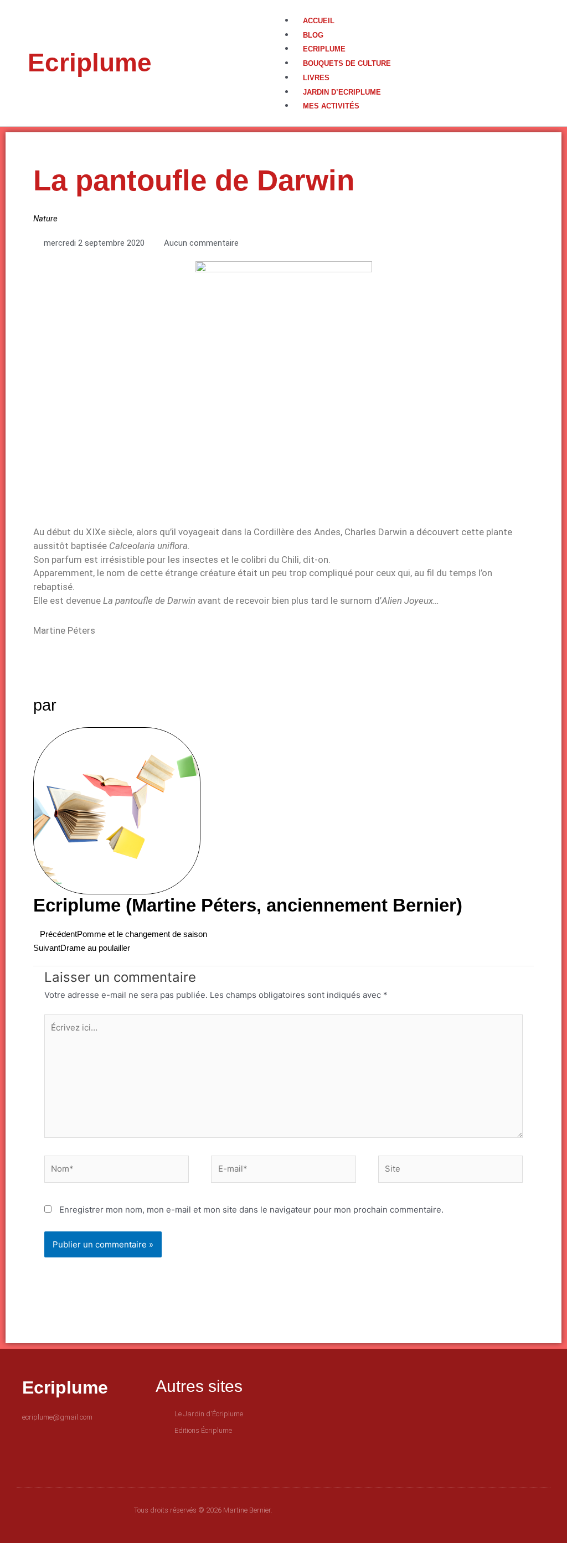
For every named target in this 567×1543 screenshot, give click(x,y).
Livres (316, 78)
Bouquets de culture (347, 63)
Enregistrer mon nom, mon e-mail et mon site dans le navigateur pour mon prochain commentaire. (251, 1209)
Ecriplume (90, 62)
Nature (45, 219)
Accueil (318, 21)
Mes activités (331, 106)
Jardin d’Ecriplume (342, 92)
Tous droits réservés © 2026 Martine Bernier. (203, 1510)
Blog (313, 35)
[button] (411, 7)
